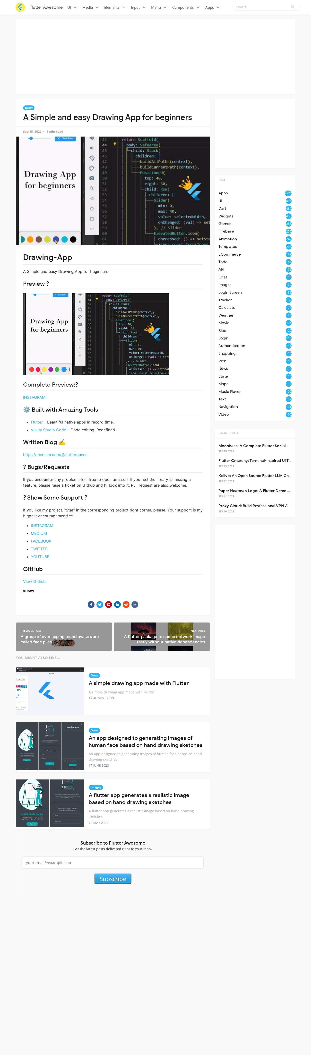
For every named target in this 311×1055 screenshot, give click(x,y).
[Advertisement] (155, 56)
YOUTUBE (40, 556)
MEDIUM (39, 533)
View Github (34, 581)
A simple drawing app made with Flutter (139, 683)
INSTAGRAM (34, 397)
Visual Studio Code (48, 429)
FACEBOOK (41, 541)
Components (183, 7)
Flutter (37, 422)
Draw (29, 108)
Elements (112, 7)
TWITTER (39, 548)
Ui (69, 7)
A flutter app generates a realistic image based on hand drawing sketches (139, 798)
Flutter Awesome (46, 7)
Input (135, 7)
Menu (156, 7)
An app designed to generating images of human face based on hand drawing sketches (145, 741)
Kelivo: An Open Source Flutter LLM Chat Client (261, 475)
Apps (209, 7)
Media (87, 7)
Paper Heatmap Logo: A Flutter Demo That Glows (263, 490)
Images (96, 787)
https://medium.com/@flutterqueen (55, 454)
